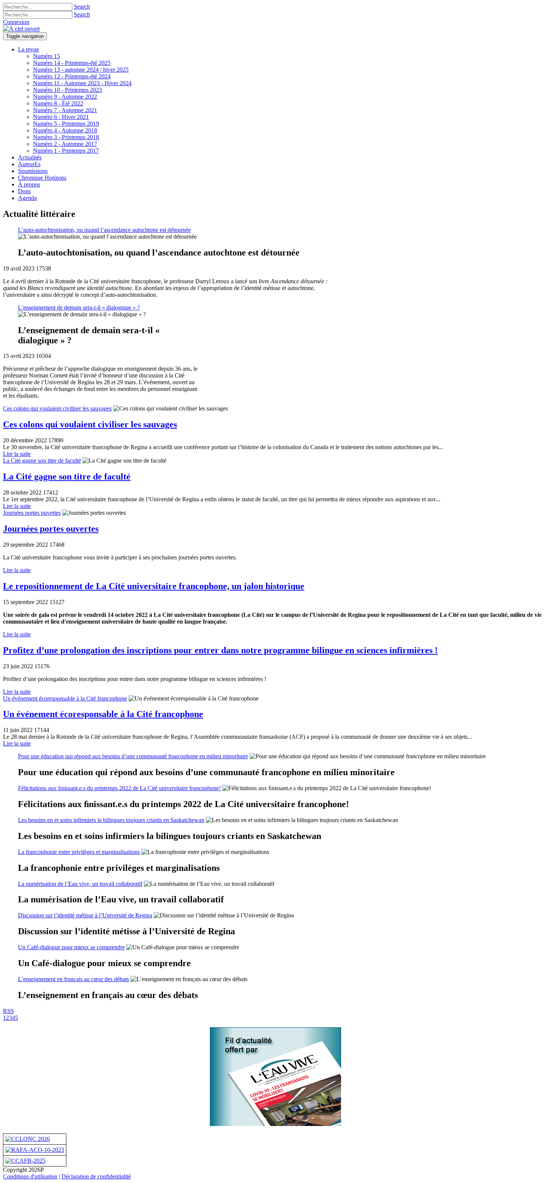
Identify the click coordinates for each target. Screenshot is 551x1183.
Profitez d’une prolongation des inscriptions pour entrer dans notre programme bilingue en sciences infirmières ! (220, 650)
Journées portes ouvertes (32, 513)
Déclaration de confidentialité (96, 1176)
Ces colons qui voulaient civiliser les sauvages (57, 408)
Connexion (16, 22)
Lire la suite (17, 454)
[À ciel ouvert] (21, 29)
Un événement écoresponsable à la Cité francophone (65, 698)
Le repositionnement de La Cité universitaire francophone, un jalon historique (153, 586)
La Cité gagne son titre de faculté (42, 460)
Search (82, 6)
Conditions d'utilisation (30, 1176)
